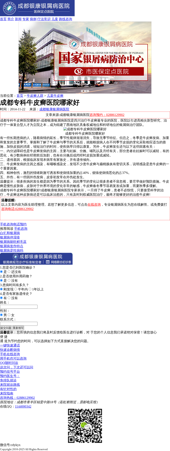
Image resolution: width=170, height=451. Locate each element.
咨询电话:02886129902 (17, 209)
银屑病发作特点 (11, 246)
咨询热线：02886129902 (17, 397)
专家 (25, 19)
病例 (33, 19)
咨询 (69, 19)
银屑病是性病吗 (11, 250)
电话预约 (20, 224)
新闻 (18, 19)
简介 (10, 19)
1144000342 (23, 406)
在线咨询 (94, 204)
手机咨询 (6, 224)
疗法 (40, 19)
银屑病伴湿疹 (10, 237)
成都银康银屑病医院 (54, 109)
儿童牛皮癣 (55, 95)
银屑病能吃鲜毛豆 (13, 241)
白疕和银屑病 (10, 233)
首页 (3, 19)
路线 (62, 19)
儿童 (54, 19)
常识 (47, 19)
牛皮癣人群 (35, 95)
